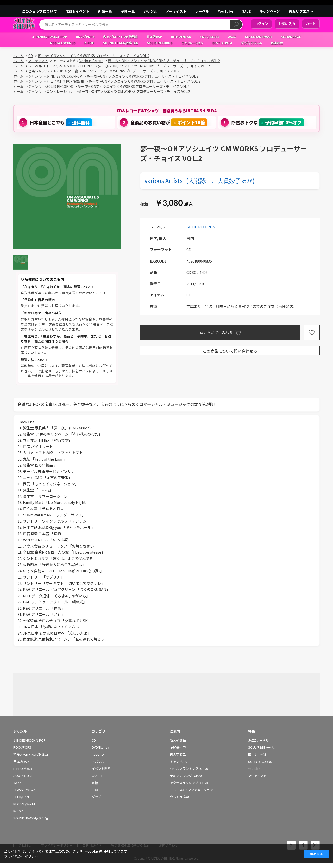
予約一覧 (128, 11)
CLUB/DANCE (22, 797)
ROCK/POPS (22, 747)
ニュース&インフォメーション (191, 790)
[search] (236, 24)
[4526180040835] (20, 262)
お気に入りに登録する (312, 332)
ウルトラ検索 (179, 797)
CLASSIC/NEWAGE (26, 790)
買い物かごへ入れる (216, 332)
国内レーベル (257, 754)
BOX (95, 790)
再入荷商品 (178, 754)
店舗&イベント (77, 11)
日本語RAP (21, 761)
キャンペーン (269, 11)
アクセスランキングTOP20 (189, 783)
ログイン (261, 23)
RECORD (98, 754)
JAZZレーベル (258, 740)
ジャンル (150, 11)
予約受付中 (178, 747)
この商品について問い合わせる (230, 351)
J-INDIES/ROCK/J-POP (29, 740)
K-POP (18, 811)
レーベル (202, 11)
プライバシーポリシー (21, 856)
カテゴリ (98, 731)
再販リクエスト (301, 11)
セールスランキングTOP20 (189, 768)
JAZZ (17, 783)
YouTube (225, 11)
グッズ (96, 797)
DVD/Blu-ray (100, 747)
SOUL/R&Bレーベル (262, 747)
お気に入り (286, 23)
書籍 (95, 783)
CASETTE (98, 776)
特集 (251, 731)
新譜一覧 (105, 11)
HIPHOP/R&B (22, 768)
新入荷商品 (178, 740)
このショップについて (39, 11)
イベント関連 (101, 768)
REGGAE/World (24, 804)
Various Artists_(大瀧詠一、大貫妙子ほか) (199, 180)
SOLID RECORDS (200, 226)
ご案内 (175, 731)
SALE (246, 11)
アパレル (98, 761)
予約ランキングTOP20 (186, 776)
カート (311, 23)
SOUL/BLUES (22, 776)
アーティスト (176, 11)
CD (94, 740)
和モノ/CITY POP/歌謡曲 (30, 754)
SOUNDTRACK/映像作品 (30, 818)
